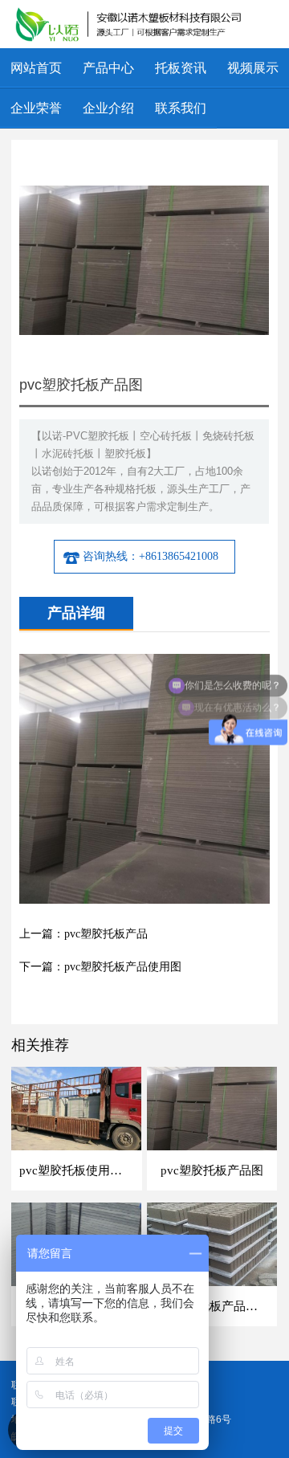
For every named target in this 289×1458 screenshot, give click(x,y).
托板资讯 (180, 68)
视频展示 (253, 68)
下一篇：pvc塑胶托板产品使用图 (100, 967)
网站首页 (36, 68)
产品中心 (108, 68)
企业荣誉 (36, 108)
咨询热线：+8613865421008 (150, 556)
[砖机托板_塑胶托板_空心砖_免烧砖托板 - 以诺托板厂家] (130, 24)
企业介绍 (108, 108)
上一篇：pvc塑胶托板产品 (83, 934)
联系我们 (180, 108)
